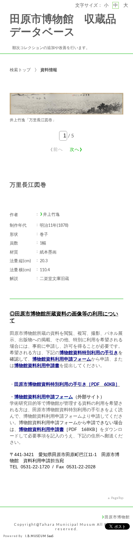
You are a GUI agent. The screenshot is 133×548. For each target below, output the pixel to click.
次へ (76, 148)
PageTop (117, 498)
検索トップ (20, 69)
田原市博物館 (117, 516)
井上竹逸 (51, 214)
